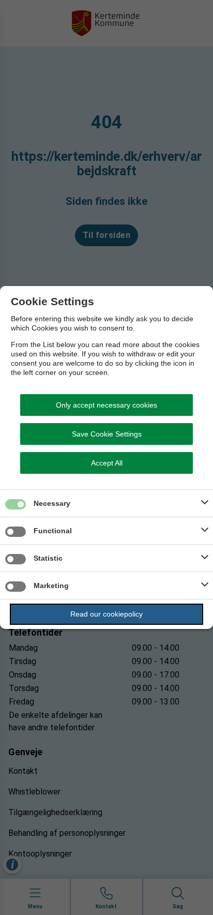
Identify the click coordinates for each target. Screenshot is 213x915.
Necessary (52, 503)
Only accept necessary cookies (106, 405)
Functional (53, 531)
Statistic (48, 558)
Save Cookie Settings (107, 434)
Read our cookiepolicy (106, 614)
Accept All (107, 463)
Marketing (51, 585)
